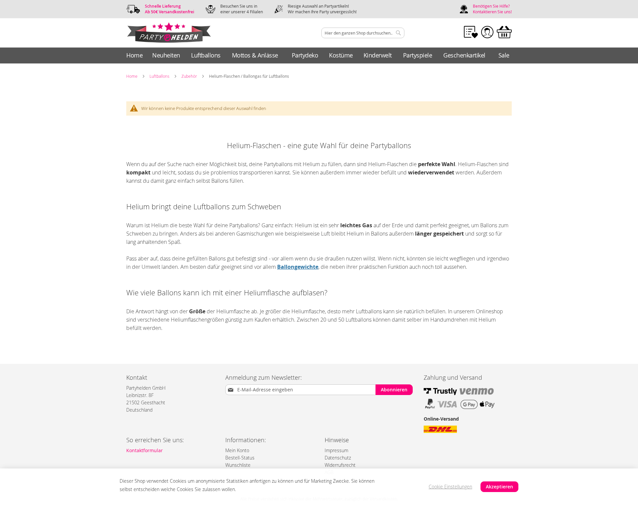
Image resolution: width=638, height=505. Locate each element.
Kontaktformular (144, 450)
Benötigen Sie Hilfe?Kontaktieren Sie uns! (492, 8)
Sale (503, 55)
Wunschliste (238, 465)
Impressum (336, 450)
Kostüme (341, 55)
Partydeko (305, 55)
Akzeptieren (499, 486)
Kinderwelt (378, 55)
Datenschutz (338, 457)
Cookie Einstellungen (450, 486)
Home (134, 55)
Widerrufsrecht (340, 465)
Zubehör (189, 76)
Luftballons (206, 55)
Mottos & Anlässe (255, 55)
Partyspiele (417, 55)
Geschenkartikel (464, 55)
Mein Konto (237, 450)
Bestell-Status (240, 457)
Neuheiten (166, 55)
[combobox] (362, 33)
